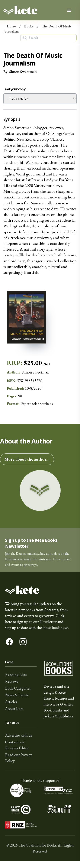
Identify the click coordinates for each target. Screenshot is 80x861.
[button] (40, 550)
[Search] (25, 38)
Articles (11, 701)
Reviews (11, 681)
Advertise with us (18, 735)
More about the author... (26, 459)
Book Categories (18, 688)
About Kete (14, 708)
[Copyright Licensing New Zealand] (21, 809)
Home (11, 26)
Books (29, 26)
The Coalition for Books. (38, 845)
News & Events (16, 695)
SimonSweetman (23, 71)
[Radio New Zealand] (21, 825)
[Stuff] (59, 809)
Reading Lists (16, 674)
